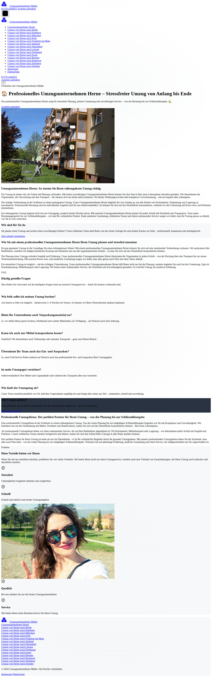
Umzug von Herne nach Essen (22, 55)
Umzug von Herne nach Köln (22, 38)
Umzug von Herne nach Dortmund (24, 52)
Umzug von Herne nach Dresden (23, 66)
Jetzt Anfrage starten (11, 411)
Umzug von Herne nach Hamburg (24, 32)
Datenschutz (13, 71)
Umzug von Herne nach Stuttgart (23, 44)
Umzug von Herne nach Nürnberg (24, 63)
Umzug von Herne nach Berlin (22, 30)
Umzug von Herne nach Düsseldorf (24, 46)
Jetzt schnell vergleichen (13, 236)
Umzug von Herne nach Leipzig (23, 49)
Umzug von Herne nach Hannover (24, 60)
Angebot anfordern (26, 8)
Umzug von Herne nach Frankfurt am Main (28, 41)
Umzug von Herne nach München (24, 35)
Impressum (12, 69)
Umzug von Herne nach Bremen (23, 57)
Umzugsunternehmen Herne (21, 27)
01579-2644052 (9, 8)
